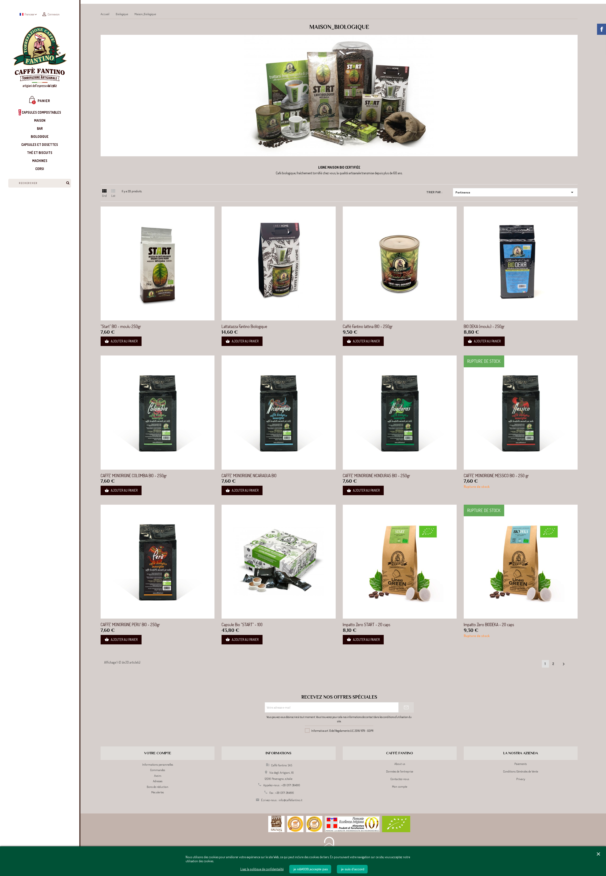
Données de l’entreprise (399, 771)
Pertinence (515, 192)
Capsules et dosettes (39, 145)
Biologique (40, 137)
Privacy (520, 779)
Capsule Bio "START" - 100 (242, 624)
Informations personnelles (157, 764)
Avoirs (157, 775)
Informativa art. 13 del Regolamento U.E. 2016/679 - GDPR (342, 730)
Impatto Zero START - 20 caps (366, 624)
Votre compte (157, 753)
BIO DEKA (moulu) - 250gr (484, 326)
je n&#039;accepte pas (310, 869)
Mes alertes (157, 792)
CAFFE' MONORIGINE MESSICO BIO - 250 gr (496, 475)
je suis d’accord (352, 869)
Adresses (157, 781)
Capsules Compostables (41, 112)
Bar (40, 128)
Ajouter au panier (121, 341)
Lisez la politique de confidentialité (262, 869)
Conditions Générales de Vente (520, 771)
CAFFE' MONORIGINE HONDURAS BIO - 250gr (376, 475)
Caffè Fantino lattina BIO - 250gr (368, 326)
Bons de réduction (157, 787)
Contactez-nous (399, 779)
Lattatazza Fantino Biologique (244, 326)
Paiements (520, 764)
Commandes (157, 770)
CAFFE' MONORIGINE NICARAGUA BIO (249, 475)
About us (399, 764)
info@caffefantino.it (290, 800)
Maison (39, 120)
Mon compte (399, 786)
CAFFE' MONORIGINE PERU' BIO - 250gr (130, 624)
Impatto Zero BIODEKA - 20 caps (489, 624)
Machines (39, 161)
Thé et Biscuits (39, 153)
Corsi (39, 169)
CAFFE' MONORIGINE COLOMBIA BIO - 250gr (134, 475)
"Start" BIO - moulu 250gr (121, 326)
